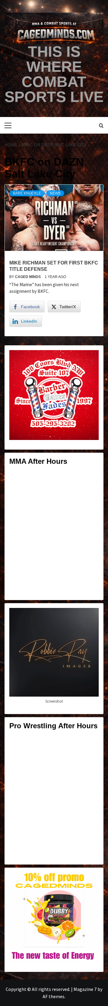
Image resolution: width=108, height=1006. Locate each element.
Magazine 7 (85, 989)
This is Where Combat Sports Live (54, 74)
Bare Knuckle (27, 193)
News (55, 193)
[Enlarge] (91, 358)
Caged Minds (28, 277)
